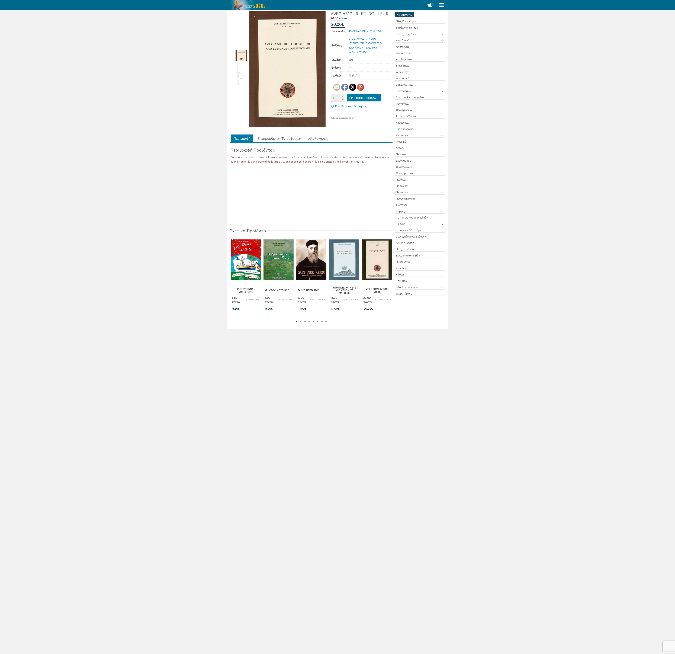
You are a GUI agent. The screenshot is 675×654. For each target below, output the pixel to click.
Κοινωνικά (402, 122)
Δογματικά (402, 78)
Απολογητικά (404, 59)
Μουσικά (401, 141)
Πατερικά (402, 186)
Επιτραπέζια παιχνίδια (410, 97)
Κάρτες (400, 211)
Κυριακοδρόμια (405, 129)
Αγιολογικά (402, 46)
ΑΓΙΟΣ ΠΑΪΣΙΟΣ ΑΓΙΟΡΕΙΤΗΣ (364, 31)
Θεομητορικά (404, 110)
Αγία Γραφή (402, 40)
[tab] (242, 138)
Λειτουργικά (403, 135)
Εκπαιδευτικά (404, 84)
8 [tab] (326, 321)
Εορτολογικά (403, 91)
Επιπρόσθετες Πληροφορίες (279, 138)
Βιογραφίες (402, 65)
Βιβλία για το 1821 (407, 27)
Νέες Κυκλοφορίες (406, 21)
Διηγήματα (403, 72)
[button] (349, 106)
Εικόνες (400, 224)
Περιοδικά (402, 192)
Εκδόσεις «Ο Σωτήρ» (408, 230)
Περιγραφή (242, 138)
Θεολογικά (402, 103)
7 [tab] (322, 321)
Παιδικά (401, 179)
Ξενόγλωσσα (403, 160)
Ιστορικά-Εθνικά (406, 116)
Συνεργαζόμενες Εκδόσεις (411, 236)
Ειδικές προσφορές (407, 287)
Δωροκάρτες (404, 293)
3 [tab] (305, 321)
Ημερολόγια (403, 262)
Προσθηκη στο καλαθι (363, 98)
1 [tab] (296, 321)
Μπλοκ (400, 148)
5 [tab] (313, 321)
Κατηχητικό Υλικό (406, 34)
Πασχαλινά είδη (405, 249)
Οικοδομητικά (404, 173)
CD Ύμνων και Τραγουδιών (412, 217)
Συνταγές (401, 205)
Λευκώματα (403, 268)
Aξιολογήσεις (318, 138)
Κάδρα (400, 274)
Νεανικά (401, 154)
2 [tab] (301, 321)
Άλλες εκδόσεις (405, 243)
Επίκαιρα (401, 281)
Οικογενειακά (404, 167)
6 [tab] (317, 321)
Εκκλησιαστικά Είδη (408, 255)
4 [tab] (309, 321)
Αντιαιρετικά (404, 53)
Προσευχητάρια (405, 198)
